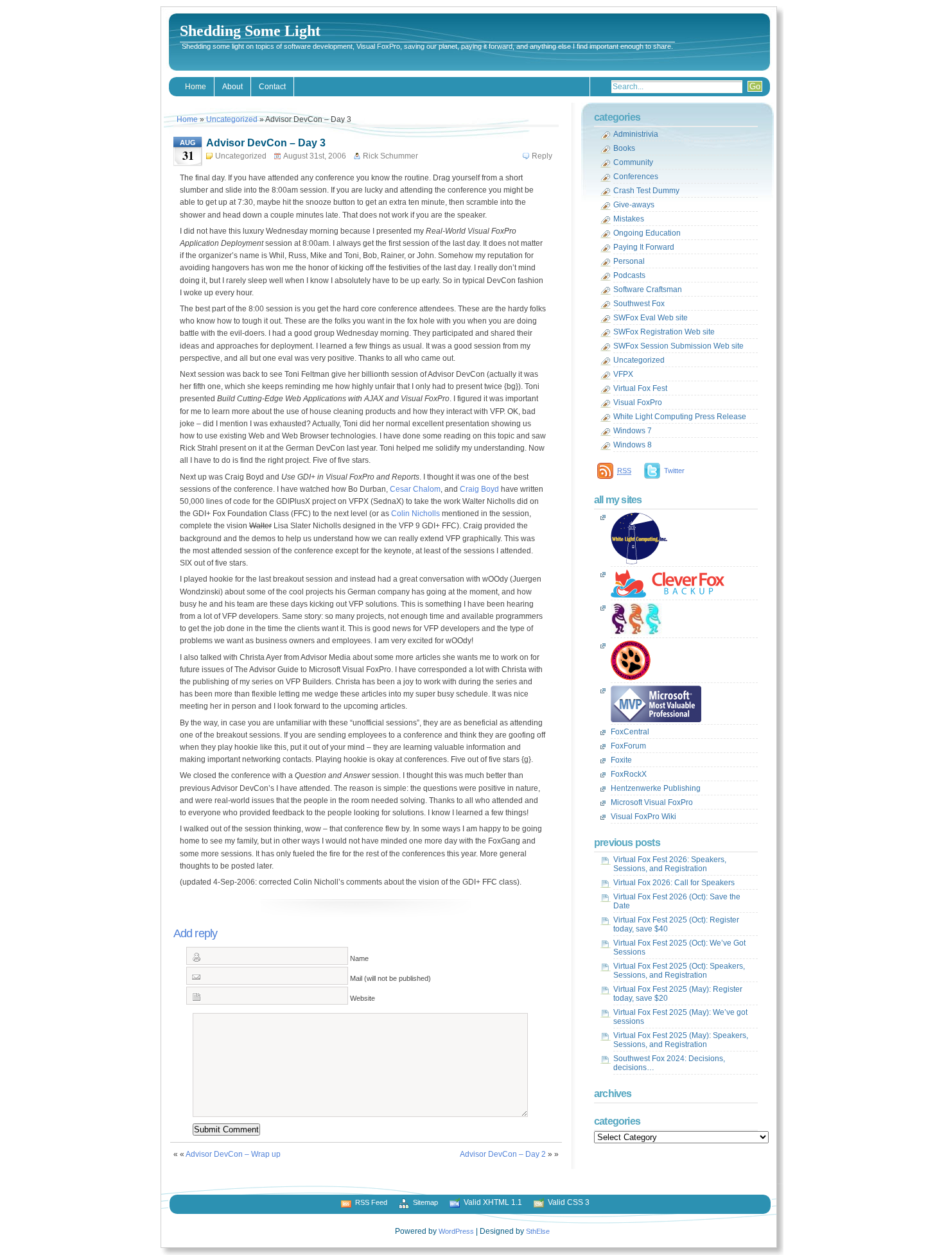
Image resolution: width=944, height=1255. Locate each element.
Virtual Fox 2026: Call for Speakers (674, 882)
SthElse (538, 1231)
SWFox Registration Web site (664, 331)
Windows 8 (632, 444)
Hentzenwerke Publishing (656, 788)
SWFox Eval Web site (650, 317)
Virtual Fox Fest (640, 388)
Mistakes (628, 218)
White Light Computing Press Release (679, 416)
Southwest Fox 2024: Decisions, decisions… (669, 1063)
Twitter (674, 470)
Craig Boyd (479, 489)
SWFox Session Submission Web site (678, 346)
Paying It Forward (643, 247)
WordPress (456, 1231)
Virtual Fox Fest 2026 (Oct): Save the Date (676, 901)
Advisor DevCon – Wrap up (233, 1154)
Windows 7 (632, 430)
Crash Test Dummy (646, 190)
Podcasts (629, 275)
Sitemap (425, 1202)
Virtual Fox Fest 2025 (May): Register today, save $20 (677, 994)
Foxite (621, 760)
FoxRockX (629, 774)
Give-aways (633, 204)
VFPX (623, 374)
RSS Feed (371, 1202)
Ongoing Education (647, 233)
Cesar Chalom (415, 489)
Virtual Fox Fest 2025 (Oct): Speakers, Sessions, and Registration (679, 971)
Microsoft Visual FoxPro (652, 802)
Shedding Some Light (250, 30)
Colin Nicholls (415, 513)
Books (624, 148)
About (232, 86)
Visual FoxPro (637, 402)
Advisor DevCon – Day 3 (266, 142)
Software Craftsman (647, 289)
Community (633, 162)
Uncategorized (232, 119)
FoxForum (628, 745)
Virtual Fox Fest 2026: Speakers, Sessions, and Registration (669, 864)
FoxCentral (630, 731)
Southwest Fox (639, 303)
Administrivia (635, 134)
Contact (272, 86)
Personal (629, 261)
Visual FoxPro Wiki (643, 816)
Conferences (635, 176)
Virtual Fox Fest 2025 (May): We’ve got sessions (680, 1017)
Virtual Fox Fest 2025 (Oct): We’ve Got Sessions (679, 947)
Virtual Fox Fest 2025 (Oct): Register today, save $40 (676, 924)
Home (195, 86)
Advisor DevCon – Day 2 (503, 1154)
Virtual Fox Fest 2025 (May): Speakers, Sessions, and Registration (680, 1040)
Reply (542, 155)
